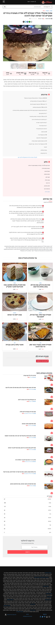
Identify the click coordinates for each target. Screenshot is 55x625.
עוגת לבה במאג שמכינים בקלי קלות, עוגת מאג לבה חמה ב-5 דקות (21, 387)
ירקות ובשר (39, 601)
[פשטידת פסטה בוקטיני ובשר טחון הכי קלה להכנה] (40, 332)
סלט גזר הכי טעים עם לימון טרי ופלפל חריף (25, 460)
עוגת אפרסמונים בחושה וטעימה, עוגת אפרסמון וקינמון (23, 484)
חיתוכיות (48, 581)
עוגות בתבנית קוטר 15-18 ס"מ (41, 584)
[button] (48, 43)
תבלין (48, 608)
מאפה (39, 602)
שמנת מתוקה (13, 593)
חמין (27, 604)
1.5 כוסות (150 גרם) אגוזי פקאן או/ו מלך (38, 104)
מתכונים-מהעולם (12, 602)
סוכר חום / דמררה (20, 587)
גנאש (33, 593)
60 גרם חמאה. (44, 132)
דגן (24, 607)
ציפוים (27, 510)
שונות (20, 593)
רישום (29, 1)
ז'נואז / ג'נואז (22, 579)
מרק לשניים (18, 599)
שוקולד (47, 11)
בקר (40, 343)
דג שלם (9, 610)
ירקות (31, 401)
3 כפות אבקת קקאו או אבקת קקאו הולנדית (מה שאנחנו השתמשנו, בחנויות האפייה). (30, 110)
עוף (27, 525)
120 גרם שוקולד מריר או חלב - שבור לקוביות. (38, 144)
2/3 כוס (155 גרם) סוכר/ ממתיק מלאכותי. (38, 116)
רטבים (37, 595)
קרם (31, 595)
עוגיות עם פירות (22, 592)
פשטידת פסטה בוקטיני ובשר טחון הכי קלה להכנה (40, 346)
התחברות (32, 1)
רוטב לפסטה (29, 608)
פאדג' (9, 579)
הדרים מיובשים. (43, 153)
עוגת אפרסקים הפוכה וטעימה (29, 424)
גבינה (25, 577)
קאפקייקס (29, 580)
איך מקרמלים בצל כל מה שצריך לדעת (27, 400)
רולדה (15, 579)
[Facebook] (40, 617)
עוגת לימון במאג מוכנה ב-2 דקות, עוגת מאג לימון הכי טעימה (22, 448)
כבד (16, 596)
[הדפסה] (23, 22)
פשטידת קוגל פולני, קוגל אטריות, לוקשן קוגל (40, 316)
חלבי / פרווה (41, 574)
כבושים (12, 607)
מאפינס (43, 580)
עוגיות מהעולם (24, 590)
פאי (15, 601)
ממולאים (45, 598)
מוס (42, 573)
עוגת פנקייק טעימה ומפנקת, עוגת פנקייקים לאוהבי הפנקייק (14, 286)
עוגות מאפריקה (31, 581)
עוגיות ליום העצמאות (22, 589)
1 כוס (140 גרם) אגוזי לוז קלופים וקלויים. (38, 101)
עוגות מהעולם (11, 581)
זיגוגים (6, 595)
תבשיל (36, 596)
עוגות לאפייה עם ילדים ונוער (39, 583)
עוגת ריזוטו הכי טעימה (14, 315)
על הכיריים (8, 604)
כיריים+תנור (48, 605)
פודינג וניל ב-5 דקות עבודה (29, 375)
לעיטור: (45, 147)
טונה (21, 610)
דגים (27, 532)
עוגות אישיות (40, 581)
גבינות (9, 601)
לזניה (20, 601)
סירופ (49, 595)
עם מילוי (36, 579)
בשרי (36, 599)
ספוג (29, 579)
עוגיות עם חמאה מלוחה (11, 592)
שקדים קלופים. (43, 150)
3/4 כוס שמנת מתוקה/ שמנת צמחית (39, 141)
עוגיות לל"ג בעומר (47, 589)
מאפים (40, 313)
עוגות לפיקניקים (28, 584)
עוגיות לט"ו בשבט (9, 587)
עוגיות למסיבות (21, 586)
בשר (46, 601)
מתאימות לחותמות (37, 587)
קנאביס (20, 611)
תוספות (34, 401)
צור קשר (44, 614)
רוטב (42, 608)
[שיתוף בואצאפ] (29, 22)
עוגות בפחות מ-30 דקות (16, 583)
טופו (6, 598)
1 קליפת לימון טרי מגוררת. (41, 122)
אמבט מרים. (47, 192)
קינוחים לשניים (19, 576)
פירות (42, 579)
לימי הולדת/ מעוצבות (28, 413)
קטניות (21, 608)
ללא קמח (16, 580)
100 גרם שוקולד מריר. (42, 135)
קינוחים (34, 377)
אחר (19, 573)
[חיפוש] (5, 6)
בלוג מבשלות (44, 577)
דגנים (25, 599)
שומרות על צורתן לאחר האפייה (34, 586)
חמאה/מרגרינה (40, 593)
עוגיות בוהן (31, 592)
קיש (32, 601)
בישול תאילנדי (40, 610)
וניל (6, 593)
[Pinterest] (44, 617)
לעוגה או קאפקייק (23, 595)
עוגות (51, 11)
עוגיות (27, 506)
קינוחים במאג (29, 576)
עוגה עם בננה (27, 583)
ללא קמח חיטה (7, 580)
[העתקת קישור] (31, 22)
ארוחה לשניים (14, 598)
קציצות (22, 596)
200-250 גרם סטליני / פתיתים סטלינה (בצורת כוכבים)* (35, 98)
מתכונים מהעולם (28, 461)
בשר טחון (29, 596)
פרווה (36, 573)
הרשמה (27, 552)
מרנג (30, 573)
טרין (45, 602)
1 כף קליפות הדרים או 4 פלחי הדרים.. (39, 119)
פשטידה (21, 602)
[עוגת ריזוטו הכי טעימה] (14, 302)
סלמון (27, 610)
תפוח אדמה (42, 607)
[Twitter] (42, 617)
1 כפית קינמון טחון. (43, 113)
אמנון (15, 610)
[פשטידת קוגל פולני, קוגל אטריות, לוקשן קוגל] (40, 302)
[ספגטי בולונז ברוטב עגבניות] (14, 332)
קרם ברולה (11, 576)
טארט (26, 601)
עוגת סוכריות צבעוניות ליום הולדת (28, 412)
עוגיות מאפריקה (34, 590)
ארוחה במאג (40, 604)
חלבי (31, 377)
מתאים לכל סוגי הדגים (29, 611)
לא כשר (43, 596)
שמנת (37, 580)
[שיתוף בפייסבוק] (27, 22)
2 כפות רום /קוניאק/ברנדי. (41, 128)
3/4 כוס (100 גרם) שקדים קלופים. (40, 107)
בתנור (15, 604)
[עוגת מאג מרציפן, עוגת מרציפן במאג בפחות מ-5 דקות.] (40, 272)
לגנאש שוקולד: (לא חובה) (41, 138)
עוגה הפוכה (30, 425)
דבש (23, 580)
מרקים (27, 517)
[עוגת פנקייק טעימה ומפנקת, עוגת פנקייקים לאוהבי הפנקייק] (14, 272)
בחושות (31, 485)
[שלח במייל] (25, 22)
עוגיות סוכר (40, 592)
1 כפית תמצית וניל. (43, 125)
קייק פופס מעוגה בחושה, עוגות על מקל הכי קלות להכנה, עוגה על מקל (19, 472)
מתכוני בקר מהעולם (24, 598)
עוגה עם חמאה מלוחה (16, 584)
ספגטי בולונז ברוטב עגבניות (14, 345)
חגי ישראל (21, 574)
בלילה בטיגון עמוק (31, 574)
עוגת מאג (31, 389)
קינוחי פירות (13, 573)
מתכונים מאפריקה (12, 574)
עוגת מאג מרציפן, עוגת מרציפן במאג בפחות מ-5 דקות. (40, 286)
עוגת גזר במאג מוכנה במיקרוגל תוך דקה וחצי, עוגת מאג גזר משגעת (20, 436)
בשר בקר (10, 596)
